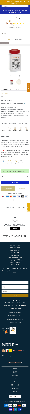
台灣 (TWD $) (14, 396)
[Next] (19, 76)
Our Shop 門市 (15, 252)
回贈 (15, 378)
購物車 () (13, 12)
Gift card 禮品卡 (15, 264)
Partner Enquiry (15, 388)
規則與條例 (15, 375)
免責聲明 (15, 368)
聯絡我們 (15, 391)
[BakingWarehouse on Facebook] (11, 18)
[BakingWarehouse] (15, 25)
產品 (13, 39)
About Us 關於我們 (15, 250)
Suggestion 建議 (15, 255)
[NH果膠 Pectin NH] (15, 60)
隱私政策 (15, 372)
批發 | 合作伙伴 (15, 385)
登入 (26, 10)
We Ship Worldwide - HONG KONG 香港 (13, 10)
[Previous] (11, 76)
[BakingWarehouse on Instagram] (19, 18)
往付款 (19, 12)
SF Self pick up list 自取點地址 (15, 260)
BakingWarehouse (12, 401)
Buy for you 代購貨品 (15, 262)
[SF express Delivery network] (4, 352)
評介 (15, 381)
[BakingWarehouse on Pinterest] (16, 18)
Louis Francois (4, 93)
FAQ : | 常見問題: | (15, 247)
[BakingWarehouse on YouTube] (14, 18)
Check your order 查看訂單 (15, 257)
